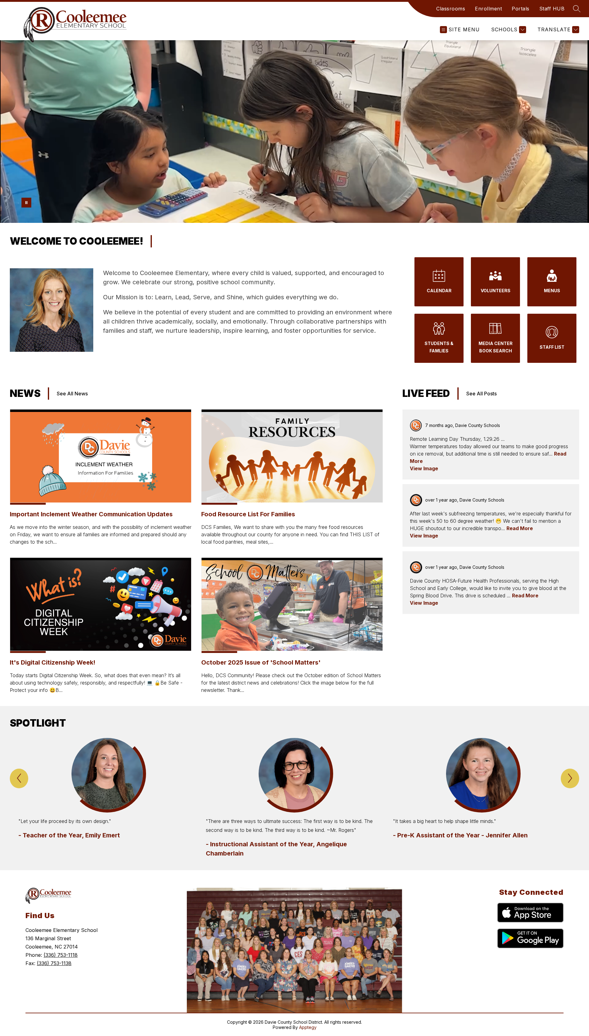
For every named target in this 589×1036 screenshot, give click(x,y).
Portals (520, 9)
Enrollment (488, 9)
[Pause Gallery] (26, 203)
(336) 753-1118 (61, 955)
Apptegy (308, 1027)
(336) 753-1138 (54, 963)
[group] (107, 798)
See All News (72, 393)
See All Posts (481, 393)
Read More (519, 528)
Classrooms (450, 9)
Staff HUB (552, 9)
